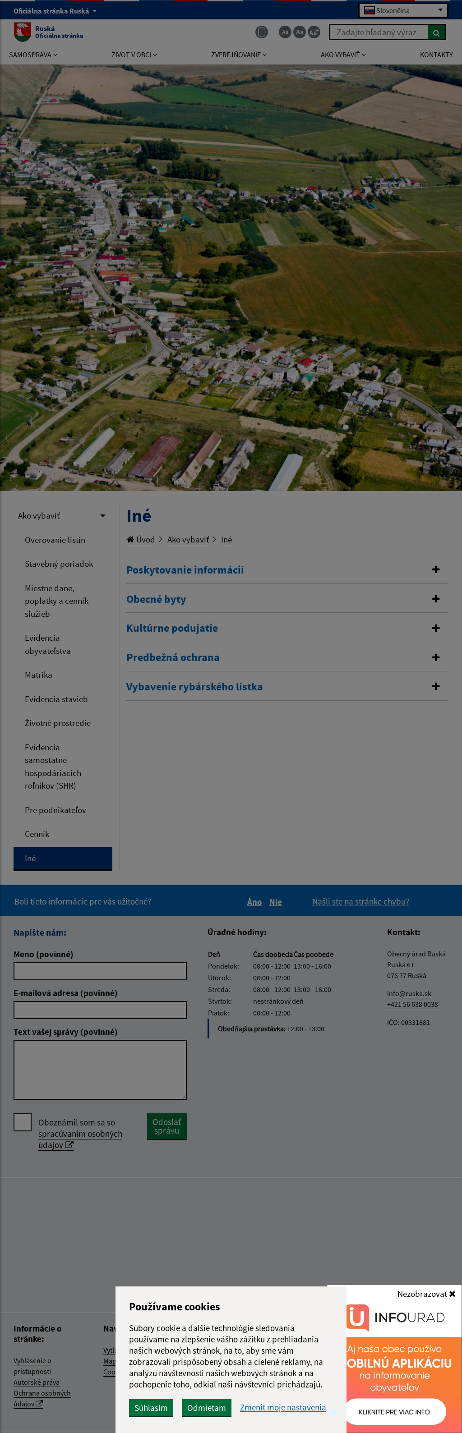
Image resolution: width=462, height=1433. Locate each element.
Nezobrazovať (423, 1293)
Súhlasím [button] (151, 1407)
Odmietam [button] (206, 1407)
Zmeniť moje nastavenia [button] (283, 1407)
